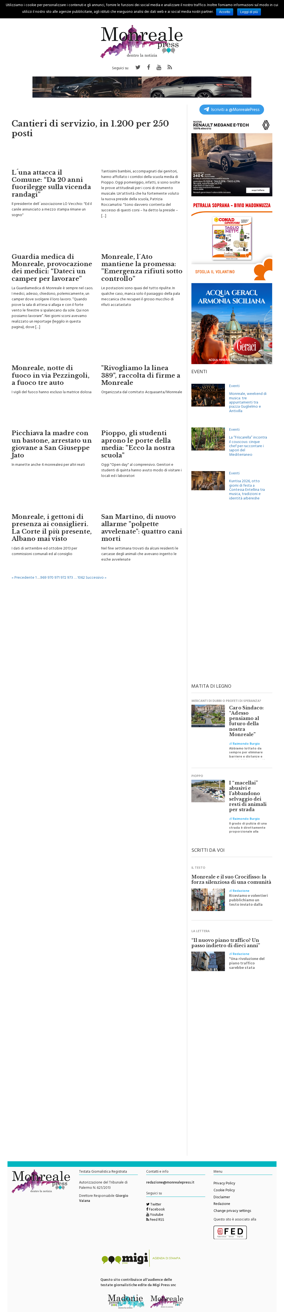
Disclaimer (222, 1197)
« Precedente (23, 578)
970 (50, 578)
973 (70, 578)
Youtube (156, 1215)
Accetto (224, 12)
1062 (81, 578)
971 (57, 578)
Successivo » (96, 578)
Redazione (222, 1204)
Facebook (156, 1210)
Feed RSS (156, 1220)
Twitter (155, 1205)
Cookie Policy (224, 1190)
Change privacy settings (232, 1211)
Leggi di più (249, 12)
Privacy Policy (224, 1183)
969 (43, 578)
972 (63, 578)
